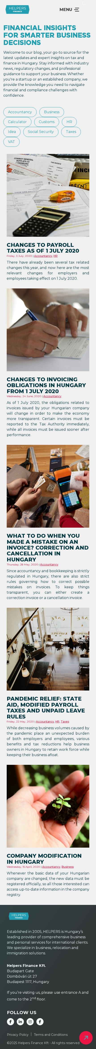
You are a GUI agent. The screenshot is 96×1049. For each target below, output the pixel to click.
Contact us (86, 1038)
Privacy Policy (18, 1035)
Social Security (41, 132)
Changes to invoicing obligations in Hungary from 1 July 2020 (46, 385)
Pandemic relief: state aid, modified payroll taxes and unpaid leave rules (46, 707)
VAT (11, 142)
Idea (12, 132)
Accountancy (20, 112)
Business (51, 112)
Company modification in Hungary (44, 859)
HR (69, 122)
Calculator (17, 122)
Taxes (71, 132)
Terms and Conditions (51, 1035)
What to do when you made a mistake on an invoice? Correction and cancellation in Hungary (48, 548)
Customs (46, 122)
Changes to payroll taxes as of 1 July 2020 (43, 248)
